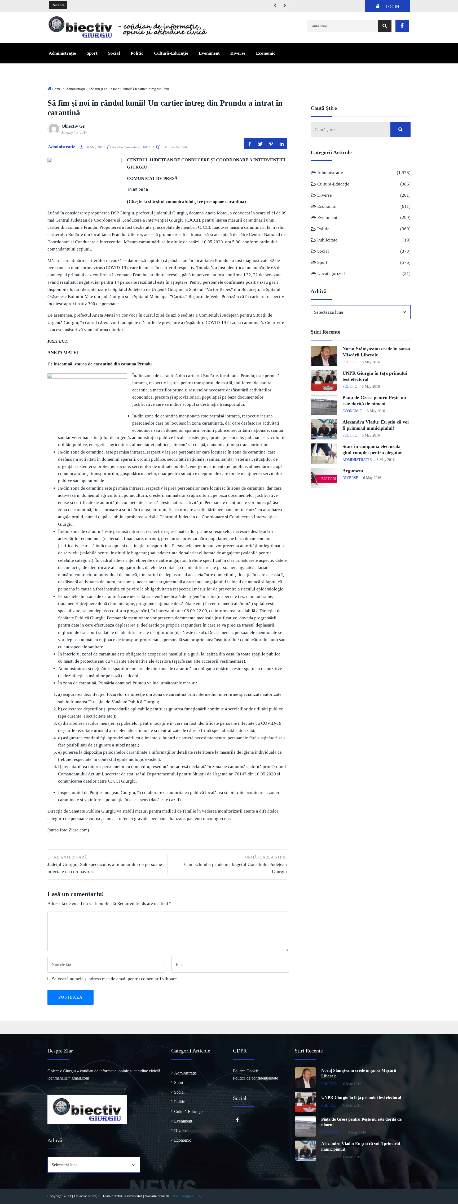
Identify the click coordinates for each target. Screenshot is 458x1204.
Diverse (237, 53)
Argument (352, 470)
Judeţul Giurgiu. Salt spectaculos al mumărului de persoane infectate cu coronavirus (104, 864)
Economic (265, 53)
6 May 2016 (371, 362)
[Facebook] (402, 26)
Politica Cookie (246, 1071)
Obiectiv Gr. (73, 126)
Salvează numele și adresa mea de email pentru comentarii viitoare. (115, 978)
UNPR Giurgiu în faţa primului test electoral (361, 1097)
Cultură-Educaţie (171, 53)
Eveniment (209, 53)
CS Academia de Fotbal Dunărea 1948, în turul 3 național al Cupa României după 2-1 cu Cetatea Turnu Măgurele (165, 5)
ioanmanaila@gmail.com (68, 1078)
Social (114, 53)
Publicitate (327, 240)
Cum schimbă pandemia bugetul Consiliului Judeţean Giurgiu (235, 864)
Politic (137, 53)
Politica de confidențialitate (255, 1078)
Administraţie (62, 53)
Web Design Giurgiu (188, 1196)
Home (56, 89)
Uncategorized (331, 273)
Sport (92, 53)
